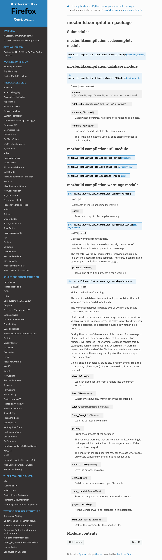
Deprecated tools (12, 130)
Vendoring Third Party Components (21, 504)
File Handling (10, 394)
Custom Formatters (13, 116)
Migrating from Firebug (15, 186)
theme (98, 554)
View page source (132, 10)
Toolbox (7, 242)
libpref (7, 371)
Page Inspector (11, 195)
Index (6, 153)
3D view (8, 88)
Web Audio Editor (12, 256)
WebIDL (8, 366)
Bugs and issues (11, 329)
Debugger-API (10, 125)
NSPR (6, 455)
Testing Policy (10, 547)
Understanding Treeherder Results (20, 521)
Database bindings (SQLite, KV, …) (20, 446)
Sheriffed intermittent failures (18, 525)
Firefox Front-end (12, 287)
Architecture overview (14, 319)
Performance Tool (12, 200)
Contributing (10, 324)
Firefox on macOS (12, 399)
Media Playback (11, 418)
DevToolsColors (11, 139)
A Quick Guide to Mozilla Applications (22, 40)
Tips (6, 237)
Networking (9, 376)
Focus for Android (12, 362)
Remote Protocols (12, 380)
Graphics (8, 305)
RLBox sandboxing (13, 469)
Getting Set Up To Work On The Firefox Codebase (23, 53)
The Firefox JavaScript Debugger (19, 120)
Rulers (7, 209)
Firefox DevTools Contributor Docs (20, 333)
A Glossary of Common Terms (18, 36)
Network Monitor (12, 191)
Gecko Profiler (10, 437)
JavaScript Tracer (12, 158)
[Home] (68, 6)
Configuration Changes (15, 552)
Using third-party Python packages (91, 6)
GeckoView (9, 352)
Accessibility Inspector (14, 97)
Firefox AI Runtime (13, 408)
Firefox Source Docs (25, 4)
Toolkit (7, 338)
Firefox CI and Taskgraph (16, 495)
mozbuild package (124, 6)
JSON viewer (10, 162)
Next (135, 542)
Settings (7, 214)
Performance (10, 441)
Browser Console (12, 106)
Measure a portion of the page (18, 177)
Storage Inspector (12, 223)
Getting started (11, 315)
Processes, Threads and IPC (17, 310)
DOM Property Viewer (14, 144)
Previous (76, 542)
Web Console (10, 261)
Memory (8, 181)
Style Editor (9, 228)
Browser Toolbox (12, 111)
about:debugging (12, 92)
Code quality (10, 422)
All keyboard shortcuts (14, 167)
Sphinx (82, 554)
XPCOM (8, 451)
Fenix (6, 357)
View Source (10, 252)
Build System (10, 490)
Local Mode (9, 172)
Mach (6, 481)
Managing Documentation (16, 500)
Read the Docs (125, 554)
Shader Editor (10, 219)
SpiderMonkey (11, 343)
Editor (6, 296)
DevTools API (10, 134)
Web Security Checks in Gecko (19, 465)
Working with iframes (14, 266)
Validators (8, 247)
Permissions (9, 390)
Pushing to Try (10, 486)
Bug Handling (10, 71)
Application (9, 102)
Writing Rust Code (13, 427)
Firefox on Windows (14, 404)
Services (8, 385)
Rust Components (12, 432)
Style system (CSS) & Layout (17, 301)
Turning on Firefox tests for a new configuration (20, 531)
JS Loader (8, 348)
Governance (9, 282)
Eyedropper (9, 148)
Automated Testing (13, 516)
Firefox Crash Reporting (15, 76)
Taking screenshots (13, 233)
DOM (6, 291)
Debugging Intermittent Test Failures (21, 542)
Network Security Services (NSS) (19, 460)
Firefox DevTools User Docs (17, 270)
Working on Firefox (13, 66)
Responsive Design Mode (16, 205)
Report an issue (112, 10)
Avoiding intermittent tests (16, 538)
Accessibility (9, 413)
